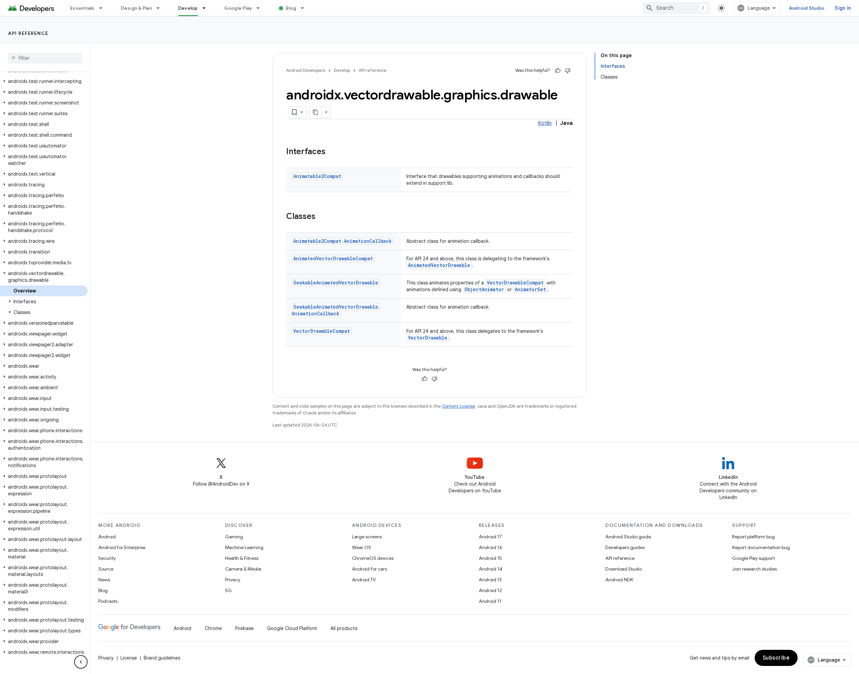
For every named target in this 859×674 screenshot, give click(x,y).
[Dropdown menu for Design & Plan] (161, 8)
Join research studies (754, 569)
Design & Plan (136, 8)
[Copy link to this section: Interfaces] (332, 152)
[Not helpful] (568, 70)
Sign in (843, 8)
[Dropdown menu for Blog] (305, 8)
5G (228, 590)
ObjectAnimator (484, 289)
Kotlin (545, 123)
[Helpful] (558, 70)
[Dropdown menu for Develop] (207, 8)
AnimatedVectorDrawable (439, 265)
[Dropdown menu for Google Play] (261, 8)
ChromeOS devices (373, 558)
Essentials (82, 8)
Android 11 (490, 601)
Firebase (244, 628)
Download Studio (623, 569)
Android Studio (806, 8)
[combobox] (676, 8)
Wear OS (361, 547)
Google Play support (753, 558)
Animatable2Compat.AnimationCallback (342, 241)
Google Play (238, 8)
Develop (188, 8)
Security (107, 558)
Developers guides (625, 547)
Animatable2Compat (317, 176)
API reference (28, 33)
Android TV (364, 580)
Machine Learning (244, 547)
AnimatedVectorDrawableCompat (333, 258)
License (128, 658)
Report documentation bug (761, 547)
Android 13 (490, 580)
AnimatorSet (530, 289)
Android (107, 537)
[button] (44, 81)
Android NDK (619, 580)
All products (344, 628)
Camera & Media (243, 569)
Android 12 (490, 590)
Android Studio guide (628, 537)
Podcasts (107, 601)
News (104, 580)
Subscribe (776, 658)
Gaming (234, 537)
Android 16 (490, 547)
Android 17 (490, 537)
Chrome (213, 628)
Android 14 (490, 569)
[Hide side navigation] (81, 662)
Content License (458, 406)
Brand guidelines (162, 658)
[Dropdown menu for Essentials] (104, 8)
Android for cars (369, 569)
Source (105, 569)
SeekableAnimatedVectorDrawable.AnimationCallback (336, 310)
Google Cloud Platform (292, 628)
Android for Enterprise (121, 547)
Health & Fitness (241, 558)
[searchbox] (45, 58)
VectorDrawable (427, 337)
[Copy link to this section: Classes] (322, 217)
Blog (291, 8)
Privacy (232, 580)
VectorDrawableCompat (515, 282)
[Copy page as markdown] (316, 112)
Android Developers (305, 70)
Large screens (367, 537)
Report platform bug (753, 537)
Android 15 (490, 558)
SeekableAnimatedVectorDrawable (335, 282)
